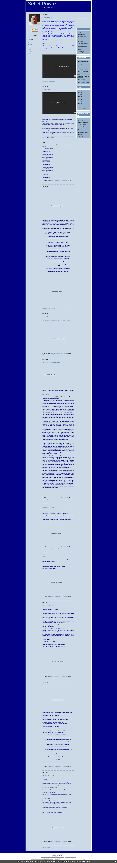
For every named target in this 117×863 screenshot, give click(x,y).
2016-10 (80, 106)
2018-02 (80, 94)
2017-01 (80, 103)
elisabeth (29, 42)
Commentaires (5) (64, 353)
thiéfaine (44, 81)
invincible (45, 316)
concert (43, 842)
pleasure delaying (85, 61)
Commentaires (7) (64, 79)
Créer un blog (55, 855)
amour (49, 308)
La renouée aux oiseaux (83, 119)
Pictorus (29, 53)
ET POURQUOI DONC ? (83, 132)
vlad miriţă (51, 548)
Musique (51, 79)
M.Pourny (30, 51)
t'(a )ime (79, 39)
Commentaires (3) (64, 841)
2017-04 (80, 99)
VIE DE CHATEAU (82, 124)
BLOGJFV (80, 134)
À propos (35, 35)
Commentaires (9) (64, 676)
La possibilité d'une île (82, 36)
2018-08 (80, 92)
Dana (79, 61)
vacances (50, 499)
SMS (43, 556)
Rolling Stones (55, 842)
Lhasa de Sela (46, 686)
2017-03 (80, 101)
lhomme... (30, 49)
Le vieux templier (81, 126)
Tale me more (81, 136)
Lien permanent (57, 79)
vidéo (43, 354)
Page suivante (47, 847)
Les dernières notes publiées (58, 857)
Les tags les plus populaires (70, 857)
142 (79, 38)
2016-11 (80, 105)
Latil (28, 47)
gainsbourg (51, 597)
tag (47, 499)
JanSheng (30, 44)
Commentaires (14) (65, 306)
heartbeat (80, 49)
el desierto (45, 190)
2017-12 (80, 96)
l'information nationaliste (83, 122)
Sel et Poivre (42, 3)
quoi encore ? (46, 89)
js (78, 62)
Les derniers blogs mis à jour (46, 857)
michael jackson (52, 354)
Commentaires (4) (64, 596)
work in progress (85, 82)
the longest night (81, 34)
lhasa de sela (45, 308)
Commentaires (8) (64, 766)
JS (78, 69)
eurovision (44, 548)
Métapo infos (81, 120)
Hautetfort (62, 855)
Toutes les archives (82, 108)
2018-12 (80, 90)
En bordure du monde (48, 507)
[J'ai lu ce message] (115, 861)
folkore (50, 678)
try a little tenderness (82, 32)
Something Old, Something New (51, 362)
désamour (53, 308)
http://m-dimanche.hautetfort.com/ (60, 714)
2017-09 (80, 98)
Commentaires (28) (65, 180)
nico (48, 548)
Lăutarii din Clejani (47, 606)
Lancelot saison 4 (31, 46)
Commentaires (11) (65, 497)
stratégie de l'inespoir (50, 81)
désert (52, 767)
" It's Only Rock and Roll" (49, 776)
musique (46, 354)
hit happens (80, 41)
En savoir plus (86, 861)
